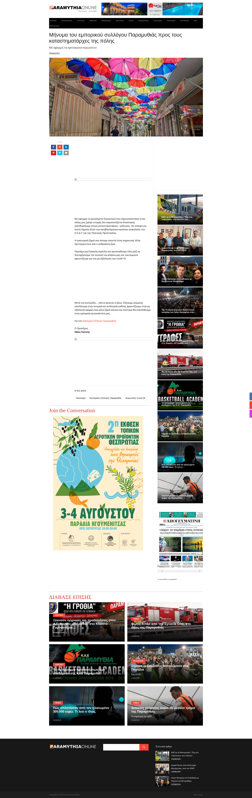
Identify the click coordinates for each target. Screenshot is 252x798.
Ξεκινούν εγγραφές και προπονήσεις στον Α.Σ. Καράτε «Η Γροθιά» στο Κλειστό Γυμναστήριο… (84, 623)
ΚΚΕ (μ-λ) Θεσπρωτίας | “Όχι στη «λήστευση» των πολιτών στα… (176, 218)
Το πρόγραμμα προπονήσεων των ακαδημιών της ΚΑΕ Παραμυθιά (176, 404)
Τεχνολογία (184, 20)
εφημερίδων (173, 579)
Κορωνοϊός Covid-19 (135, 398)
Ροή (195, 20)
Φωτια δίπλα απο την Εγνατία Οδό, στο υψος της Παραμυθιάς (179, 373)
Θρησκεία (120, 20)
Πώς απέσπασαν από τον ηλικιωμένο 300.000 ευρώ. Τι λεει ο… (177, 465)
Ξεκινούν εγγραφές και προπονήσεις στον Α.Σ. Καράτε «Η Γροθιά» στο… (179, 342)
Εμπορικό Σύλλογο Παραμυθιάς (99, 321)
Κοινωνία (80, 20)
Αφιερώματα (143, 20)
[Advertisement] (113, 159)
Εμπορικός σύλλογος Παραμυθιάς (105, 398)
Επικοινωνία (54, 26)
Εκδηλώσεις (106, 20)
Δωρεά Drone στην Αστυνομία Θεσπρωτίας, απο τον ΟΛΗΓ (175, 249)
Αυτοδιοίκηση (66, 20)
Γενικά (131, 20)
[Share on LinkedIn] (66, 147)
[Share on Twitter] (59, 153)
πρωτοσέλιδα (163, 579)
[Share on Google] (59, 147)
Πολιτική (53, 20)
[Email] (66, 153)
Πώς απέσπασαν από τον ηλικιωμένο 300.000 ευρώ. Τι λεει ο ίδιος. (81, 709)
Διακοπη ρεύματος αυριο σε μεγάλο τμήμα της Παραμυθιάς (177, 496)
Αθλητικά (92, 20)
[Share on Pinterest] (53, 153)
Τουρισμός (157, 20)
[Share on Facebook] (53, 147)
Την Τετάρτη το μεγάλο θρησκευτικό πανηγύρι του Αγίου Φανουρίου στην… (178, 311)
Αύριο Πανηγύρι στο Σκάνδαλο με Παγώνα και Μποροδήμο (176, 280)
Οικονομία (171, 20)
